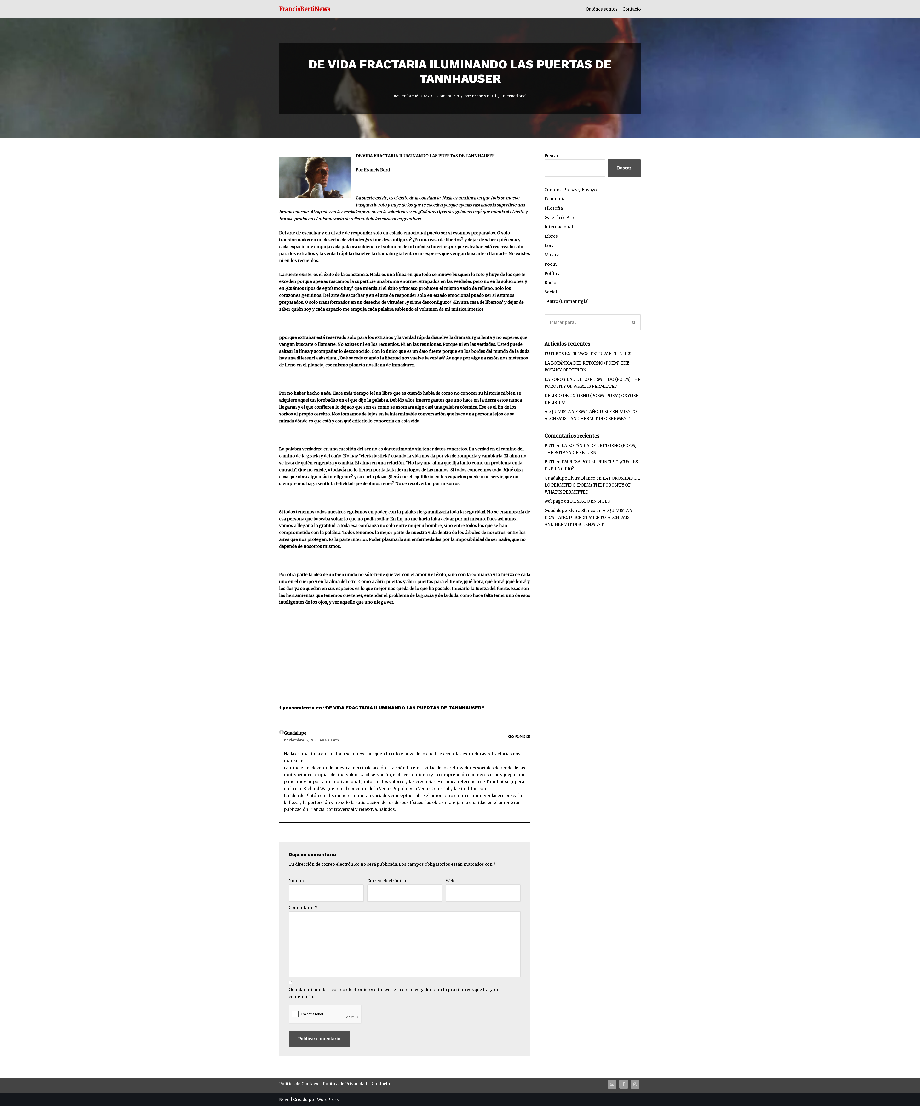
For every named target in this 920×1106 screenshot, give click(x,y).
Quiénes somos (602, 9)
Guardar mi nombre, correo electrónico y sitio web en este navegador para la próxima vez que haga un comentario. (394, 993)
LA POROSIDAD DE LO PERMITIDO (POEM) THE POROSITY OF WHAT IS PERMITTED (592, 485)
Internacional (514, 96)
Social (551, 292)
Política (552, 273)
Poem (551, 264)
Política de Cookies (298, 1083)
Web (450, 880)
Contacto (631, 9)
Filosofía (554, 208)
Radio (550, 282)
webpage (554, 501)
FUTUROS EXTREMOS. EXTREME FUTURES (588, 353)
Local (550, 245)
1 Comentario (446, 96)
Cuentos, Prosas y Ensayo (571, 189)
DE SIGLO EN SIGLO (590, 501)
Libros (551, 236)
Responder (518, 736)
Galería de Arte (560, 217)
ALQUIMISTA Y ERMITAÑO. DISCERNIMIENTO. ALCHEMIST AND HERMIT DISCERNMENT (588, 517)
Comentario (303, 907)
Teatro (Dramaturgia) (567, 301)
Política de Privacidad (345, 1083)
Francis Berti (484, 96)
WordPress (328, 1099)
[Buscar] (634, 322)
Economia (555, 199)
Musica (552, 255)
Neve (284, 1099)
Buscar (551, 155)
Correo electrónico (386, 880)
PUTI (549, 445)
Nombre (297, 880)
